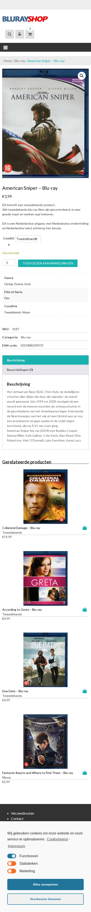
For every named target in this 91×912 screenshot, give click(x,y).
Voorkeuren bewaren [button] (45, 899)
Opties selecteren (86, 528)
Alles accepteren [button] (45, 884)
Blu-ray (19, 61)
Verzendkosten (22, 813)
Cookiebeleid (57, 839)
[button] (82, 76)
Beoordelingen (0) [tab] (20, 370)
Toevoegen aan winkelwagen (48, 263)
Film (6, 298)
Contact (17, 818)
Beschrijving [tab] (16, 360)
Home (7, 61)
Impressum (16, 846)
